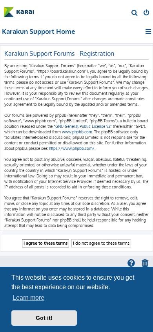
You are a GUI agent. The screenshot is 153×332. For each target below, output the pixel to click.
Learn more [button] (28, 297)
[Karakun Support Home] (19, 10)
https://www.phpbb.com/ (72, 148)
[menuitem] (135, 13)
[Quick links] (149, 31)
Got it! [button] (44, 318)
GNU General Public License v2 (82, 126)
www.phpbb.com (77, 131)
